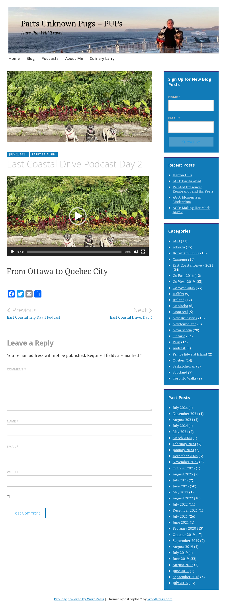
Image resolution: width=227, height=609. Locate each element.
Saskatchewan (184, 366)
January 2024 (183, 449)
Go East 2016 (183, 275)
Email (13, 446)
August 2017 (183, 564)
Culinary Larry (102, 58)
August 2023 (183, 474)
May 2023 (180, 492)
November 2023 (185, 461)
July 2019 (180, 552)
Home (14, 58)
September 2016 (186, 576)
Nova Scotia (182, 330)
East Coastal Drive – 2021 (193, 265)
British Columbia (186, 253)
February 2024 (184, 443)
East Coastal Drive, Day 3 (131, 313)
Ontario (179, 336)
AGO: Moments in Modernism (187, 199)
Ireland (178, 299)
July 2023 (180, 480)
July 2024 (180, 425)
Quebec (179, 360)
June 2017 (181, 570)
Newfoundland (184, 324)
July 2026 (180, 407)
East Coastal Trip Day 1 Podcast (33, 313)
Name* (174, 96)
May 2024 (180, 431)
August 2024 (183, 419)
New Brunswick (185, 318)
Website (13, 472)
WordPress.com (159, 599)
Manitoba (180, 305)
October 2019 (184, 534)
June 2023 (181, 486)
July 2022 (180, 504)
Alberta (179, 247)
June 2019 (181, 558)
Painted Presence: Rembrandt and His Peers (193, 189)
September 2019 (186, 540)
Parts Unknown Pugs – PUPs (72, 23)
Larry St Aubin (43, 154)
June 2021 (181, 522)
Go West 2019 (184, 281)
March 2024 (182, 437)
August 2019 (183, 546)
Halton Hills (182, 175)
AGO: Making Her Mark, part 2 (192, 209)
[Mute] (136, 251)
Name (13, 421)
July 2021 (180, 516)
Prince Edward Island (190, 354)
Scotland (180, 372)
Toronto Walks (184, 378)
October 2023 (184, 468)
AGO (176, 241)
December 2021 (185, 510)
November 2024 (185, 413)
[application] (78, 216)
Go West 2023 (184, 287)
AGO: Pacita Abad (187, 181)
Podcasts (50, 58)
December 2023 (185, 455)
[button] (78, 216)
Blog (30, 58)
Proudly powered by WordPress (79, 599)
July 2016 (180, 582)
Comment (16, 369)
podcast (179, 348)
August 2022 (183, 498)
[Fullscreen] (143, 251)
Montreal (180, 311)
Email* (174, 118)
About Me (74, 58)
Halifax (178, 293)
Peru (176, 342)
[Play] (12, 251)
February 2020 (184, 528)
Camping (180, 259)
